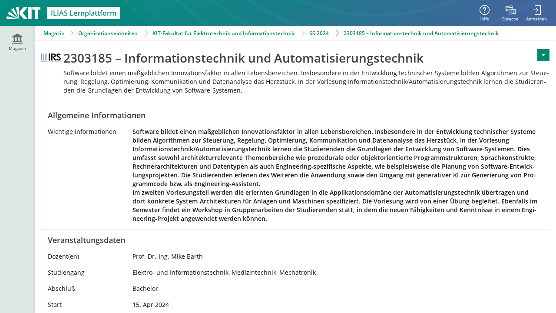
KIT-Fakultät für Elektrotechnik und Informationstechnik (223, 33)
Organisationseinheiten (108, 33)
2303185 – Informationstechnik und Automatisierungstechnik (421, 33)
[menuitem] (510, 13)
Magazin (54, 33)
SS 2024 (319, 33)
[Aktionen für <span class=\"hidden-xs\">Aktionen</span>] (543, 55)
